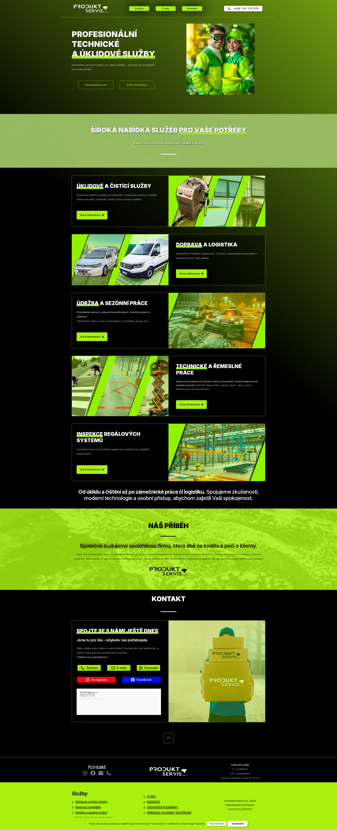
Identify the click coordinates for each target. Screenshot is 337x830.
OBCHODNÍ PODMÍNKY (162, 807)
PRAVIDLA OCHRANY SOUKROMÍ (169, 812)
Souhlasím (238, 823)
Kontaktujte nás (96, 84)
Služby (139, 8)
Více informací (137, 84)
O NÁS (151, 796)
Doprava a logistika (88, 807)
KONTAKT (153, 802)
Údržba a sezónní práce (91, 812)
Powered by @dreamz (240, 808)
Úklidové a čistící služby (91, 801)
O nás (166, 8)
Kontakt (192, 8)
